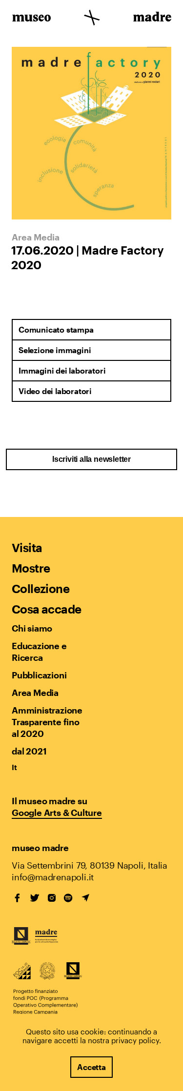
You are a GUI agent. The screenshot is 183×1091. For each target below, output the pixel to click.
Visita (27, 547)
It (14, 767)
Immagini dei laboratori (62, 370)
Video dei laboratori (55, 391)
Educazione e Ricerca (39, 651)
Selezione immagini (55, 350)
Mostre (31, 568)
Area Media (35, 692)
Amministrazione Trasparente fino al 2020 (47, 722)
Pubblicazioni (39, 675)
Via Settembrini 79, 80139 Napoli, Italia (89, 865)
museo (31, 18)
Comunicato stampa (56, 329)
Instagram (52, 898)
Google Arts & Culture (57, 812)
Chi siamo (32, 628)
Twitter (35, 898)
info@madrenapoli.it (53, 877)
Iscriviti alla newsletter (91, 459)
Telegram (85, 898)
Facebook (17, 898)
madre (151, 18)
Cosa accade (46, 609)
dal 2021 (29, 751)
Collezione (40, 588)
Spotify (68, 898)
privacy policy (135, 1040)
